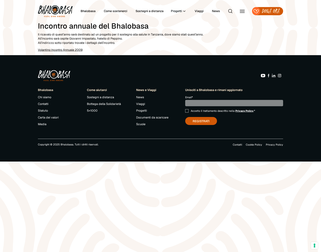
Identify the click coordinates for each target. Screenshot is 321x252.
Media (42, 124)
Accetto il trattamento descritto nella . (223, 111)
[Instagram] (280, 75)
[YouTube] (264, 75)
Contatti (43, 104)
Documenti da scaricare (152, 117)
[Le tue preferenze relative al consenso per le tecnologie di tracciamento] (314, 245)
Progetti (141, 111)
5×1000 (92, 111)
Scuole (140, 124)
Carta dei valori (48, 117)
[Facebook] (269, 75)
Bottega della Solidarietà (104, 104)
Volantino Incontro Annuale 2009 (60, 50)
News (216, 11)
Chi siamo (44, 97)
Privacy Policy (244, 111)
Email (189, 97)
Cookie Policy (254, 144)
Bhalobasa (88, 11)
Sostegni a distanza (149, 11)
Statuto (43, 111)
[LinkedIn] (274, 75)
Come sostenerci (115, 11)
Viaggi (199, 11)
